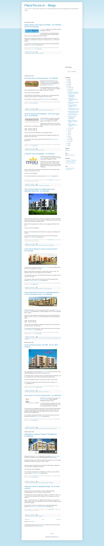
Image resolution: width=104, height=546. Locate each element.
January (69, 141)
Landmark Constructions (35, 185)
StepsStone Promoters (37, 482)
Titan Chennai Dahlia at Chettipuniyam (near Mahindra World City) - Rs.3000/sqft (39, 190)
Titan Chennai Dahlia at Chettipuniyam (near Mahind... (72, 106)
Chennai (32, 53)
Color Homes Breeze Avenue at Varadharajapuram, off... (73, 112)
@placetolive (39, 48)
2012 (68, 84)
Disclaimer (52, 533)
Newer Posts (27, 519)
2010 (68, 143)
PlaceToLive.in (69, 169)
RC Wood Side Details (46, 99)
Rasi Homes (41, 428)
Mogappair (47, 185)
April (69, 136)
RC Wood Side (47, 82)
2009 (68, 145)
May (69, 134)
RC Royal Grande (49, 84)
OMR (39, 391)
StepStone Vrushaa (44, 482)
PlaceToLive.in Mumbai (71, 162)
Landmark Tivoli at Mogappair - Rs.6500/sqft (39, 154)
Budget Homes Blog (70, 168)
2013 (68, 82)
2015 (68, 79)
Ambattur (29, 53)
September (70, 128)
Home (43, 519)
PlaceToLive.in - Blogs (40, 5)
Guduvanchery (49, 288)
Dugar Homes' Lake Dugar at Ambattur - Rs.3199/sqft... (73, 93)
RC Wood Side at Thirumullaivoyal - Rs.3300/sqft (41, 78)
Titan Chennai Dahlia (33, 237)
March (69, 138)
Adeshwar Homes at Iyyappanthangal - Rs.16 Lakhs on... (73, 125)
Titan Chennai (44, 245)
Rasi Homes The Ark (39, 416)
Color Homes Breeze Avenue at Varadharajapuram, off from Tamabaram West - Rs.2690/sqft (41, 293)
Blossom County (45, 267)
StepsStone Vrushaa (55, 456)
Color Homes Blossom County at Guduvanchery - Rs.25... (73, 109)
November (70, 89)
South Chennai (38, 245)
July (68, 131)
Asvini (29, 391)
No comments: (32, 108)
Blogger (57, 536)
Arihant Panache (43, 119)
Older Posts (58, 519)
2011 (68, 86)
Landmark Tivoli (49, 176)
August (69, 129)
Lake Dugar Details (33, 45)
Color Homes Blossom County (35, 280)
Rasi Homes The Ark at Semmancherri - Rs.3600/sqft (42, 395)
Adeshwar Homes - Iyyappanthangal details (38, 506)
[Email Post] (36, 108)
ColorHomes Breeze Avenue (30, 329)
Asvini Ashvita (45, 371)
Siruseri (42, 391)
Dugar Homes (36, 53)
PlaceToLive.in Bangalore (71, 160)
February (69, 139)
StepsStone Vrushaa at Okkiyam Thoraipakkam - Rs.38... (73, 121)
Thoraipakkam (50, 482)
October (69, 90)
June (69, 133)
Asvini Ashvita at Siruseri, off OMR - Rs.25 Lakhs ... (73, 114)
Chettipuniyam (33, 245)
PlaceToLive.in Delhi (70, 161)
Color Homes (33, 288)
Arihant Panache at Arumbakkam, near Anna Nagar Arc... (73, 99)
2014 (68, 81)
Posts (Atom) (32, 521)
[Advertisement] (50, 16)
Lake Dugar (42, 29)
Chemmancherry (30, 428)
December (70, 87)
